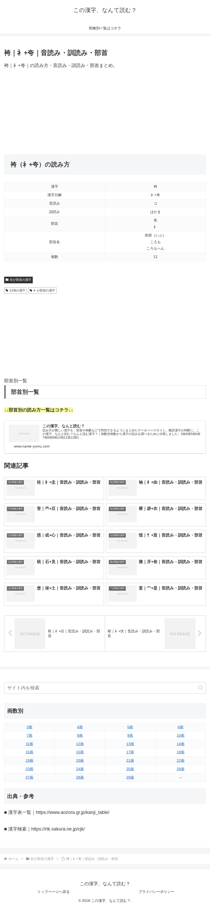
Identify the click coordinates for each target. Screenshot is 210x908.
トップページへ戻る (53, 892)
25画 (130, 769)
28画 (80, 777)
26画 (180, 769)
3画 (29, 727)
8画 (80, 735)
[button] (200, 688)
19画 (29, 760)
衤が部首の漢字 (44, 290)
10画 (180, 735)
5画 (130, 727)
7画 (29, 735)
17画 (130, 752)
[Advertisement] (105, 112)
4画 (80, 727)
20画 (80, 760)
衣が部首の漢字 (20, 280)
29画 (130, 777)
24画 (80, 769)
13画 (130, 744)
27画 (29, 777)
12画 (80, 744)
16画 (80, 752)
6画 (180, 727)
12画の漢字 (17, 290)
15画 (29, 752)
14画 (180, 744)
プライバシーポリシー (156, 892)
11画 (29, 744)
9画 (130, 735)
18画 (180, 752)
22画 (180, 760)
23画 (29, 769)
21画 (130, 760)
